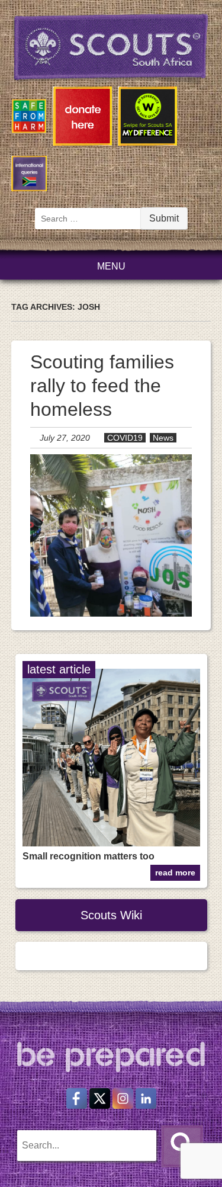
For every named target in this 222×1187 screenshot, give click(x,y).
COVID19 (125, 437)
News (163, 437)
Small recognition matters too (88, 856)
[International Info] (29, 175)
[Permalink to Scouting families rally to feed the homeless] (111, 613)
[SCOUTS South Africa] (111, 49)
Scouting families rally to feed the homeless (102, 385)
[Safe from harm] (29, 118)
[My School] (147, 118)
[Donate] (82, 118)
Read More (175, 872)
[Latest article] (111, 843)
